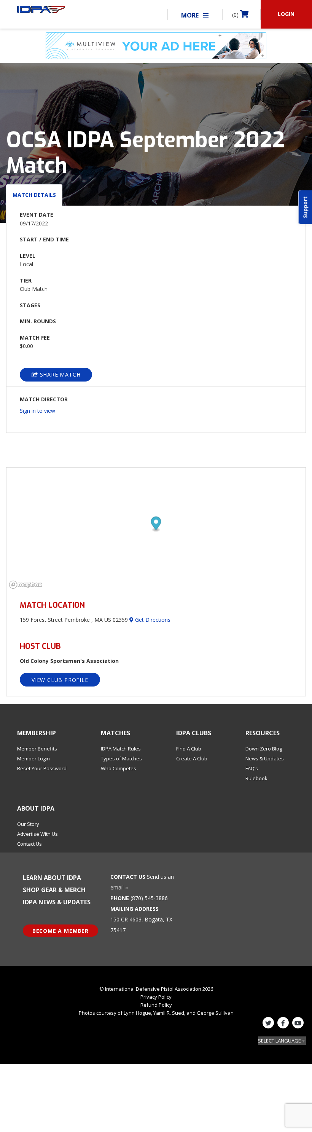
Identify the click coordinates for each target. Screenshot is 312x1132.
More (190, 15)
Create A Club (191, 758)
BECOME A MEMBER (60, 930)
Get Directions (152, 619)
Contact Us (29, 843)
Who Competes (118, 768)
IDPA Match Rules (121, 748)
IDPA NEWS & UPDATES (57, 902)
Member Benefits (37, 748)
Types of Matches (121, 758)
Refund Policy (156, 1004)
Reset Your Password (42, 768)
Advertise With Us (37, 833)
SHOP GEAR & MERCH (54, 890)
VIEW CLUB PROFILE (60, 679)
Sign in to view (37, 410)
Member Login (33, 758)
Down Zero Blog (263, 748)
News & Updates (264, 758)
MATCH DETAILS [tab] (34, 194)
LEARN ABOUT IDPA (52, 877)
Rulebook (256, 778)
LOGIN (286, 14)
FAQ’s (251, 768)
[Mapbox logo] (25, 584)
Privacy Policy (156, 996)
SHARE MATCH (59, 374)
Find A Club (188, 748)
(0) (236, 14)
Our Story (28, 824)
